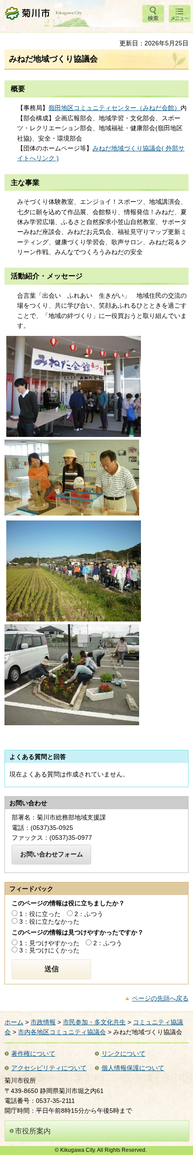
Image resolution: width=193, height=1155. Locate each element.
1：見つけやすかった (49, 943)
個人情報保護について (132, 1067)
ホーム (13, 1022)
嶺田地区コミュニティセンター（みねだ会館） (114, 107)
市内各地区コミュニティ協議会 (62, 1032)
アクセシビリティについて (49, 1067)
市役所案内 (33, 1131)
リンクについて (123, 1053)
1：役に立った (40, 913)
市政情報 (43, 1022)
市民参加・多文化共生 (94, 1022)
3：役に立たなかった (49, 921)
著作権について (33, 1053)
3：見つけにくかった (49, 950)
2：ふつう (89, 913)
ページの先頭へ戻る (160, 998)
